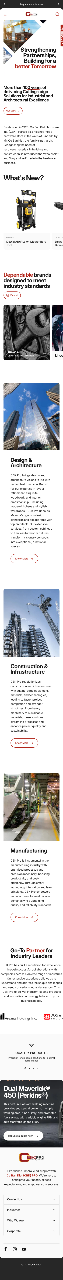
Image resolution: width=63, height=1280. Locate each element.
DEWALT (10, 237)
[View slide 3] (33, 1068)
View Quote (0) (62, 35)
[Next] (58, 4)
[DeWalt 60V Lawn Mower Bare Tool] (27, 210)
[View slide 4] (38, 1068)
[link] (23, 1136)
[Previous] (5, 4)
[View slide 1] (25, 1068)
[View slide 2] (29, 1068)
